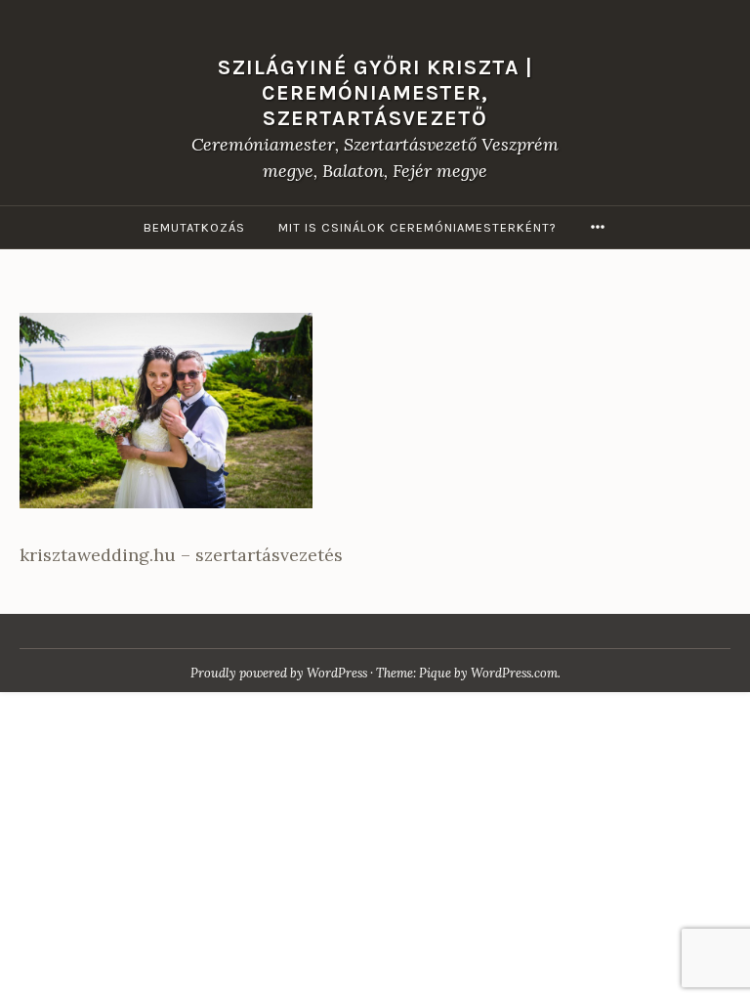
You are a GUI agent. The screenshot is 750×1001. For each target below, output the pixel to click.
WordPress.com (514, 673)
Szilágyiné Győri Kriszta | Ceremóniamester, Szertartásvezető (375, 92)
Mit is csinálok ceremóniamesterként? (417, 227)
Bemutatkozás (194, 227)
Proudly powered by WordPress (278, 673)
